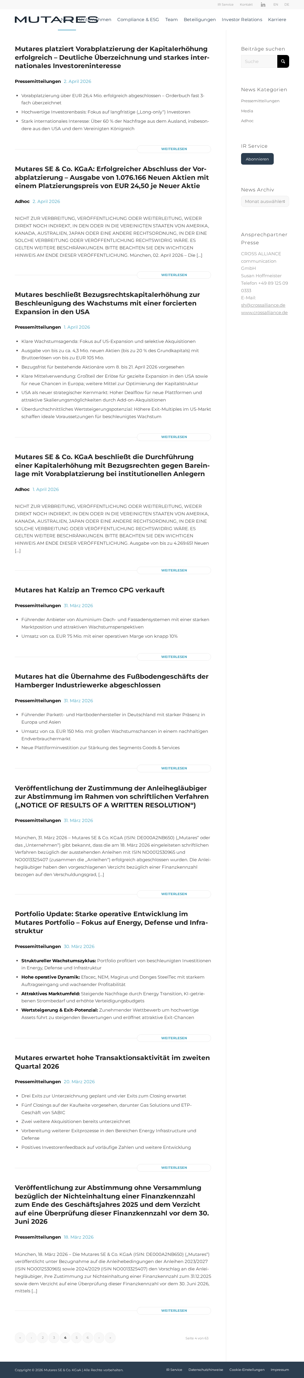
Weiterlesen (174, 149)
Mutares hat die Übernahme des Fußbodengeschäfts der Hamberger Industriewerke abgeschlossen (111, 681)
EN (275, 4)
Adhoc (22, 201)
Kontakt (246, 4)
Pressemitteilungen (38, 81)
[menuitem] (226, 4)
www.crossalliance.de (264, 312)
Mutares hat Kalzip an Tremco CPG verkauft (90, 590)
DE (286, 4)
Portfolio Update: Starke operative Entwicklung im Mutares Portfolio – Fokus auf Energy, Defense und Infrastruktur (111, 922)
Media (247, 110)
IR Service (226, 4)
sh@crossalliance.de (263, 305)
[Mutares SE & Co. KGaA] (56, 19)
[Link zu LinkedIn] (263, 4)
